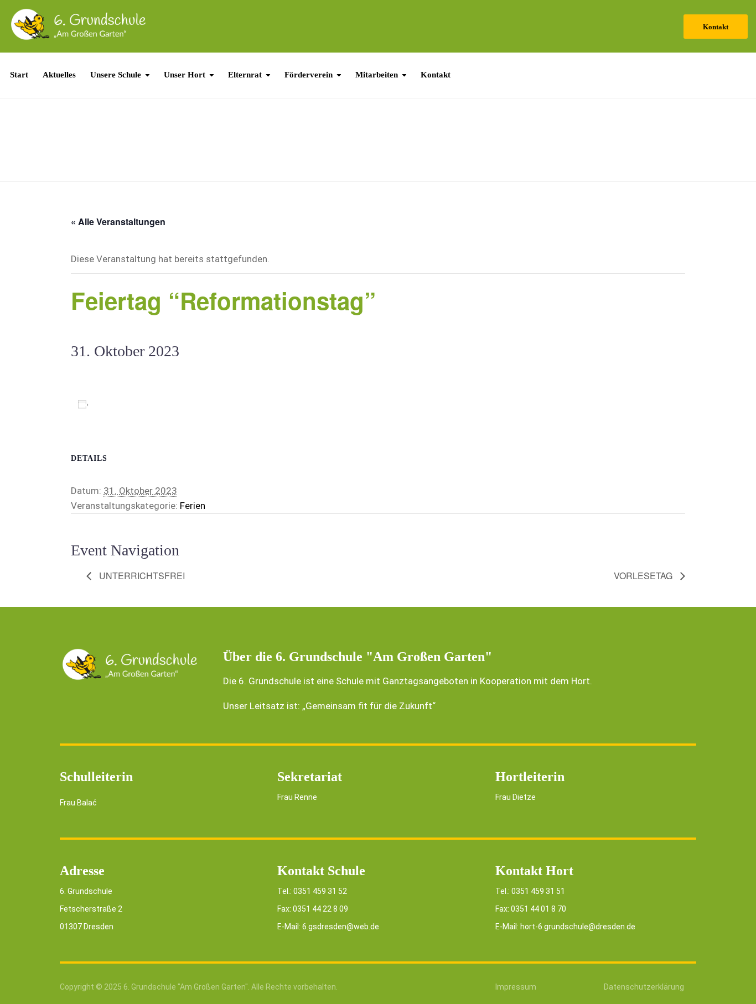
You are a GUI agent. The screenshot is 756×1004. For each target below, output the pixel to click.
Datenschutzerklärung (644, 986)
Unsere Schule (115, 74)
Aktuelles (59, 74)
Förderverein (308, 74)
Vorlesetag (644, 575)
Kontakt (715, 27)
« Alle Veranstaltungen (118, 221)
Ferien (192, 505)
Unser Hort (184, 74)
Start (19, 74)
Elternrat (245, 74)
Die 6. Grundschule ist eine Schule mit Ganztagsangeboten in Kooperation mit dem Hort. (407, 680)
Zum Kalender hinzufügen (145, 403)
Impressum (515, 986)
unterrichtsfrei (141, 575)
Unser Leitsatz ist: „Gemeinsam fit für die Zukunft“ (329, 705)
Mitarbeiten (376, 74)
